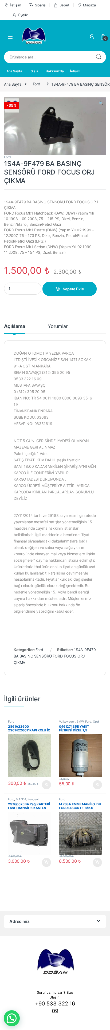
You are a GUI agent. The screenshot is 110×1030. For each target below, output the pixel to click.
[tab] (14, 329)
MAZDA (21, 799)
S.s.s (34, 71)
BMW (80, 721)
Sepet (64, 5)
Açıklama (14, 326)
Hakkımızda (55, 71)
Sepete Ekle (73, 289)
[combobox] (47, 57)
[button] (12, 1018)
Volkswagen (67, 721)
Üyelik (23, 15)
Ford (36, 84)
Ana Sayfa (14, 71)
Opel (96, 721)
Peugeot (33, 799)
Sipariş (40, 5)
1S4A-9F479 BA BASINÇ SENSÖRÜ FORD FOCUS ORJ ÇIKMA (55, 656)
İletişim (15, 5)
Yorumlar (58, 326)
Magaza (89, 5)
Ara (98, 57)
